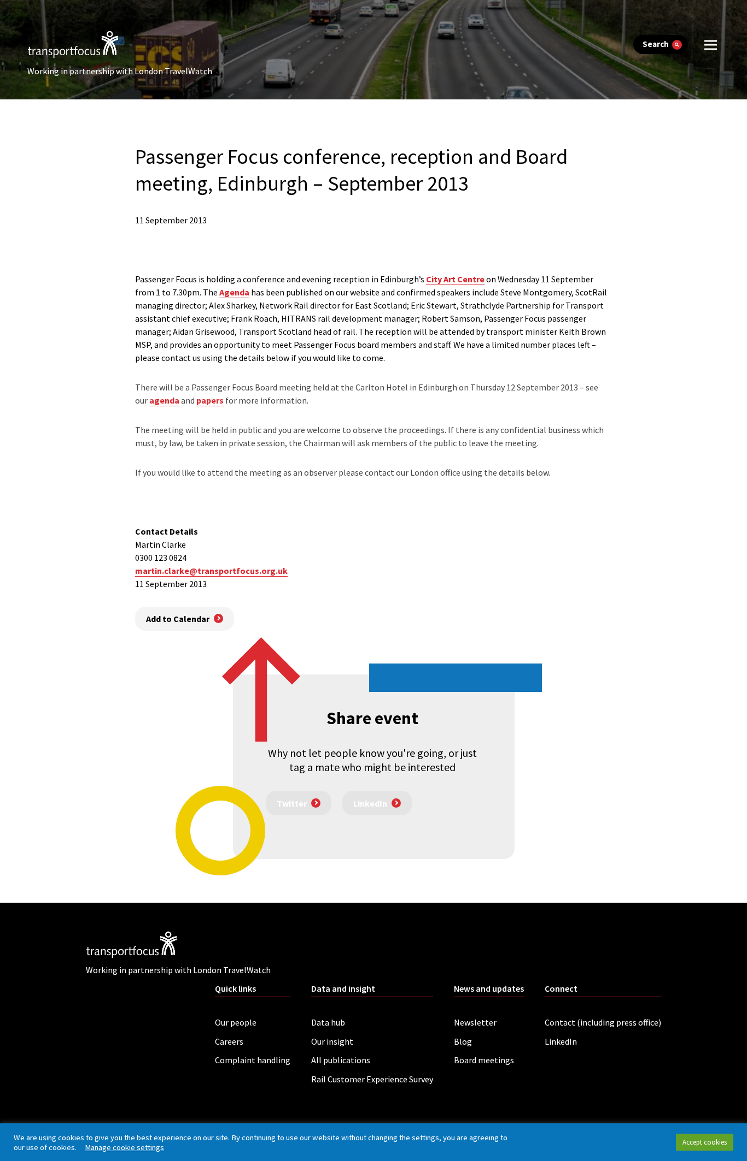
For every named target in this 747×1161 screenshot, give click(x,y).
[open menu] (711, 44)
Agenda (234, 292)
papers (210, 400)
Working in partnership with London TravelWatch (119, 71)
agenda (164, 400)
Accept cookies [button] (704, 1142)
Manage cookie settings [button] (124, 1147)
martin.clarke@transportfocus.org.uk (211, 570)
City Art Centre (455, 279)
